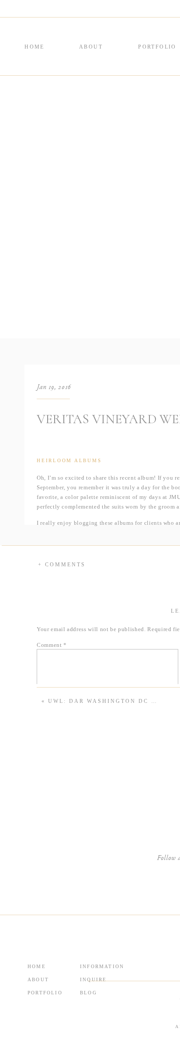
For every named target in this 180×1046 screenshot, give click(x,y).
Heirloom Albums (69, 460)
